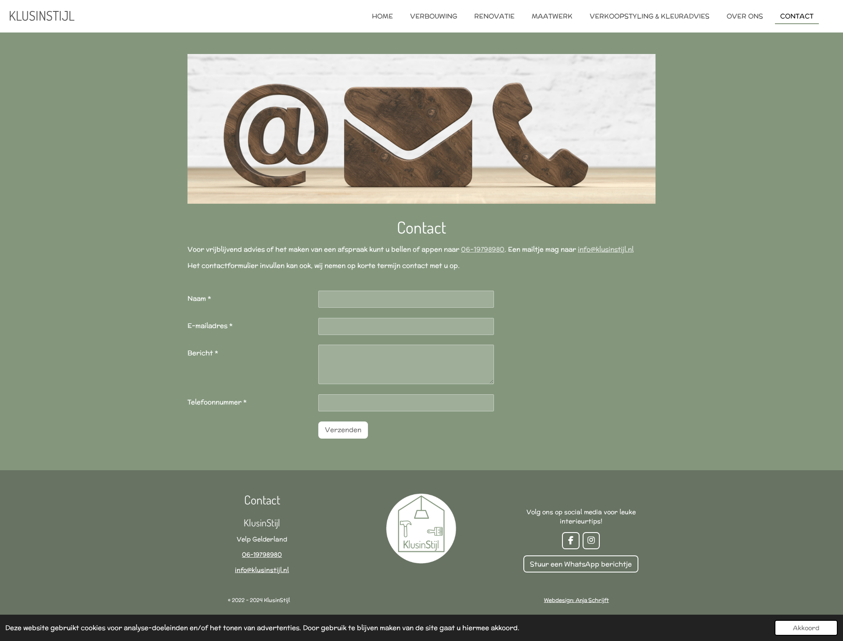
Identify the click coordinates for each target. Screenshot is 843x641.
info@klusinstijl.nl (606, 249)
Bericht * (202, 352)
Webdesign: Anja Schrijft (576, 600)
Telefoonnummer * (217, 402)
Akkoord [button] (806, 627)
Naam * (199, 298)
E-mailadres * (210, 325)
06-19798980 (482, 249)
